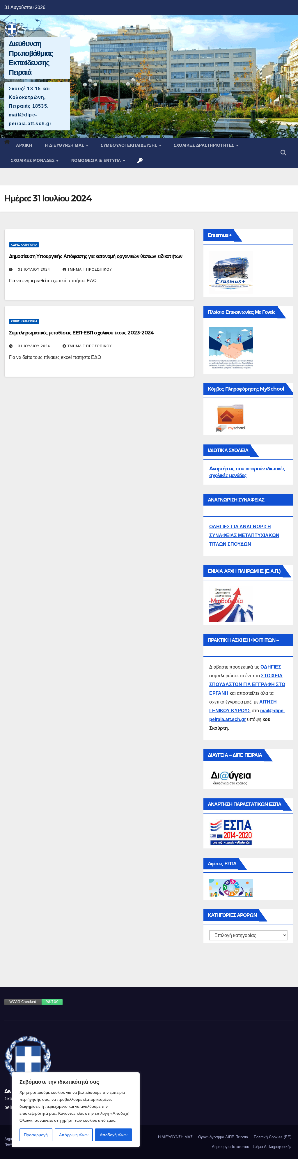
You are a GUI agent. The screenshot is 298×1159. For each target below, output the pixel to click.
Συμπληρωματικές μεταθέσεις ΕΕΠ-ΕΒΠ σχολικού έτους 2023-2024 (81, 332)
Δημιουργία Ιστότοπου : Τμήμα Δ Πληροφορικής (251, 1146)
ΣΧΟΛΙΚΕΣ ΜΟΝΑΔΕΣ (33, 160)
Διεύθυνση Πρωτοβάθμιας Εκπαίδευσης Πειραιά (31, 58)
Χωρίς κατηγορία (24, 244)
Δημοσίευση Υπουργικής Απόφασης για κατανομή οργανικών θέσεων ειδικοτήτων (95, 256)
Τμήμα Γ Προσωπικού (90, 269)
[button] (283, 152)
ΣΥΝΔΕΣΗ (140, 160)
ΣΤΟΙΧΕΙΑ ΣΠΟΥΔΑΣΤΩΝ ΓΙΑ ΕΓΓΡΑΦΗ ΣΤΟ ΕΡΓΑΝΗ (247, 684)
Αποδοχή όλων (113, 1135)
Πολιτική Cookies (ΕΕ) (272, 1137)
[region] (76, 1109)
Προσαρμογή (36, 1135)
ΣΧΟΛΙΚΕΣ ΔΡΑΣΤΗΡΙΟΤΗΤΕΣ (204, 145)
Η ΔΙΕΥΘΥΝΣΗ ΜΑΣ (65, 145)
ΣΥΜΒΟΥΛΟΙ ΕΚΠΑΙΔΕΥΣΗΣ (129, 145)
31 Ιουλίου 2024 (34, 269)
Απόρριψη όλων (73, 1135)
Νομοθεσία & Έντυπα (97, 160)
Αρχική (24, 145)
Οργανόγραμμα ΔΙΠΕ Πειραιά (223, 1137)
